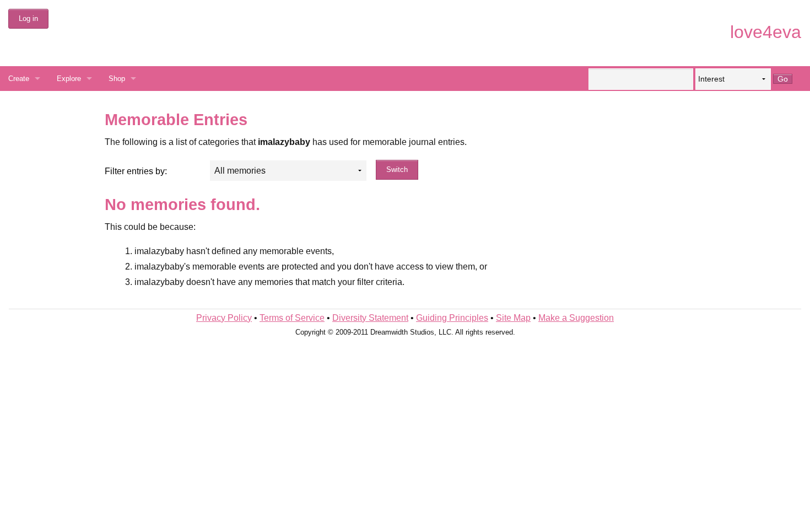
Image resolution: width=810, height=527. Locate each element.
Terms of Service (292, 317)
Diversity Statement (370, 317)
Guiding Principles (452, 317)
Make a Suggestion (576, 317)
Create (18, 78)
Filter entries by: (136, 171)
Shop (117, 78)
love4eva (765, 32)
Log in (28, 18)
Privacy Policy (224, 317)
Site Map (513, 317)
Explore (69, 78)
